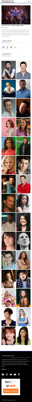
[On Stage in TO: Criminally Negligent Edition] (16, 15)
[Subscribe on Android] (7, 47)
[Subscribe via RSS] (15, 47)
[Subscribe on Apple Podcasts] (3, 47)
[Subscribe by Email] (11, 47)
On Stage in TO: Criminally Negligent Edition (12, 25)
